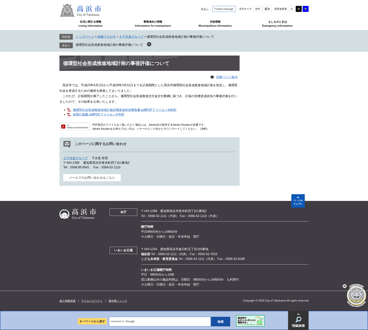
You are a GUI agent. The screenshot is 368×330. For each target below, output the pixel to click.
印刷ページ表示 (227, 77)
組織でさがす (106, 36)
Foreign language (223, 8)
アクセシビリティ (92, 300)
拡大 (267, 8)
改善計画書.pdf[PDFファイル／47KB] (98, 114)
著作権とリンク (117, 300)
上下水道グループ (131, 36)
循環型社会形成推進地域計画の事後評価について (109, 44)
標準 (257, 8)
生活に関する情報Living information (91, 23)
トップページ (85, 36)
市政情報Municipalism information (215, 23)
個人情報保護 (67, 300)
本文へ (204, 8)
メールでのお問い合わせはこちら (92, 177)
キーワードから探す (92, 321)
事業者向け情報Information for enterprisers (153, 23)
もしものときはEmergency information (277, 23)
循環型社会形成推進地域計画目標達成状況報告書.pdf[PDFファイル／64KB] (124, 109)
